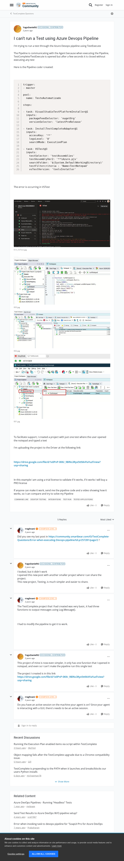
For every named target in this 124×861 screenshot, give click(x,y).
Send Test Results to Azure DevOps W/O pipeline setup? (45, 813)
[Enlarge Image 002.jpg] (62, 329)
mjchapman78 (34, 775)
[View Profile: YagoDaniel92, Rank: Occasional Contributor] (17, 29)
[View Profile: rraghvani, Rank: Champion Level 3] (20, 530)
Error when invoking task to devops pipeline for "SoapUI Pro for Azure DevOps (58, 824)
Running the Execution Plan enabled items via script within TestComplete (55, 744)
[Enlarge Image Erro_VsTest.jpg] (62, 223)
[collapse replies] (11, 528)
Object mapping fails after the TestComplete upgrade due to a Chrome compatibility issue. (61, 756)
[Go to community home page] (27, 5)
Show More (63, 781)
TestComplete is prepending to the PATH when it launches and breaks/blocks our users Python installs (60, 770)
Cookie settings (16, 854)
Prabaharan (33, 827)
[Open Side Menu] (11, 5)
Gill (29, 761)
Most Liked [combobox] (107, 519)
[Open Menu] (112, 14)
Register (99, 4)
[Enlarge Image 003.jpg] (62, 280)
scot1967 (32, 817)
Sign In (109, 4)
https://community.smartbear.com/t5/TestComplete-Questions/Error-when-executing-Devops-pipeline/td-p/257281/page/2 (63, 538)
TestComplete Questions (23, 13)
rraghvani (30, 528)
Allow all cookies (43, 854)
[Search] (90, 5)
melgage (30, 806)
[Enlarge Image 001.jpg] (62, 386)
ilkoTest (32, 747)
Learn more (57, 846)
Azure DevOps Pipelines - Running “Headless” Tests (43, 802)
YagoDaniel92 (30, 27)
